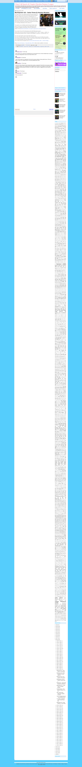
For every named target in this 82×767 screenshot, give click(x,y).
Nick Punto (59, 442)
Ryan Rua (59, 541)
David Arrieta (64, 239)
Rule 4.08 (60, 511)
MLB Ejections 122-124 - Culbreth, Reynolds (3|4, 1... (61, 680)
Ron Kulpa (64, 479)
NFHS (56, 435)
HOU (64, 297)
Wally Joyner (61, 610)
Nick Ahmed (59, 439)
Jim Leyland (63, 337)
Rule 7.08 (64, 526)
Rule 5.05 (61, 515)
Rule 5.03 (64, 514)
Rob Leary (57, 471)
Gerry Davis (64, 292)
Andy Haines (64, 142)
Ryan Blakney (61, 538)
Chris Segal (62, 213)
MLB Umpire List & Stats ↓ (26, 8)
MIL (55, 387)
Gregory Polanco (60, 296)
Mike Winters (62, 429)
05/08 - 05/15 (59, 721)
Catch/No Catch (57, 202)
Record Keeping (60, 467)
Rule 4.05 (64, 510)
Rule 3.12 (59, 508)
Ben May (64, 160)
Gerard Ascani (59, 291)
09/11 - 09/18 (59, 660)
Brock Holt (60, 187)
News (61, 438)
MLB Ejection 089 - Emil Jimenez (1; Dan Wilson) (62, 111)
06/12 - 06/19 (59, 714)
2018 (57, 636)
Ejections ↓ (45, 8)
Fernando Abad (63, 277)
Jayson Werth (60, 325)
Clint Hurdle (57, 218)
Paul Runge (61, 453)
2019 (57, 635)
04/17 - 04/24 (59, 725)
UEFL (48, 46)
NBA (55, 434)
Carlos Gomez (60, 198)
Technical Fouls (57, 569)
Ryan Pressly (61, 540)
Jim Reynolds (57, 338)
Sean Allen (63, 552)
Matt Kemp (56, 411)
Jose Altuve (56, 356)
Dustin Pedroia (61, 258)
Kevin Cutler (56, 368)
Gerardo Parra (64, 291)
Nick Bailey (63, 439)
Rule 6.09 (59, 523)
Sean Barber (57, 553)
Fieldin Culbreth (63, 278)
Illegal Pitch (62, 308)
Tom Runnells (61, 582)
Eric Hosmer (59, 271)
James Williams (57, 321)
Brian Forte (64, 182)
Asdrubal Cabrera (60, 152)
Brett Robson (60, 181)
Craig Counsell (57, 225)
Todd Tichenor (63, 580)
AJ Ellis (58, 125)
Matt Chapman (62, 409)
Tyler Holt (64, 596)
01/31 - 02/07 (59, 740)
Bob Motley (57, 171)
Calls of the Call (57, 196)
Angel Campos (57, 144)
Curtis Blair (63, 226)
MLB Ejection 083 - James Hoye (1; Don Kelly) (62, 116)
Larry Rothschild (60, 380)
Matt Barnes (62, 407)
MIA (64, 386)
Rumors (56, 537)
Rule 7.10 (63, 527)
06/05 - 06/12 (59, 715)
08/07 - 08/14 (59, 667)
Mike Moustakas (58, 426)
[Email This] (32, 45)
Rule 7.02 (57, 524)
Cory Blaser (62, 223)
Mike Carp (61, 422)
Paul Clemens (61, 451)
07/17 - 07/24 (59, 706)
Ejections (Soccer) (57, 267)
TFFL (61, 567)
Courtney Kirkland (57, 224)
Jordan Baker (62, 354)
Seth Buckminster (63, 555)
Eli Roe (62, 267)
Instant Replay (63, 310)
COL (60, 195)
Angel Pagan (63, 145)
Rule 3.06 (62, 507)
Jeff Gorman (61, 327)
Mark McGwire (59, 399)
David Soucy (61, 244)
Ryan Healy (56, 540)
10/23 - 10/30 (59, 651)
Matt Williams (61, 412)
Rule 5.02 (59, 514)
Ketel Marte (58, 367)
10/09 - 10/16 (59, 654)
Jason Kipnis (56, 323)
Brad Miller (58, 173)
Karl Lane (56, 364)
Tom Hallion (62, 581)
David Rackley (60, 243)
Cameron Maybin (63, 196)
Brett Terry (64, 181)
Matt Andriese (57, 407)
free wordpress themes (41, 764)
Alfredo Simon (61, 138)
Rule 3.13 (62, 508)
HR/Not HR (62, 298)
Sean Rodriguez (57, 554)
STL (55, 544)
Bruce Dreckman (61, 188)
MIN (58, 387)
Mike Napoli (63, 427)
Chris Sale (64, 212)
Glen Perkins (63, 293)
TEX (58, 567)
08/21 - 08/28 (59, 664)
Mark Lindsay (62, 398)
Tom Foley (57, 581)
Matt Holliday (59, 410)
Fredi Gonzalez (62, 284)
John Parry (60, 349)
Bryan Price (62, 189)
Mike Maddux (56, 425)
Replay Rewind (60, 468)
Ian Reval (59, 307)
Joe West (64, 342)
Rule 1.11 (59, 485)
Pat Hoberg (57, 450)
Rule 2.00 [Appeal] (58, 488)
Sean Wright (57, 555)
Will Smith (64, 612)
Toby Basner (58, 579)
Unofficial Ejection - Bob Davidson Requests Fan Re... (61, 690)
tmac (65, 620)
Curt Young (59, 226)
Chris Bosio (59, 209)
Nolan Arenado (63, 443)
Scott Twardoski (61, 551)
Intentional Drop (57, 312)
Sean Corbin (63, 553)
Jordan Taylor (57, 355)
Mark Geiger (58, 397)
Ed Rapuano (58, 260)
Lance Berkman (61, 379)
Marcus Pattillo (57, 394)
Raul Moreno (61, 466)
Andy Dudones (58, 141)
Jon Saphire (60, 352)
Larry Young (61, 381)
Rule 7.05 (61, 525)
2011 (57, 752)
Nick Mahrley (61, 441)
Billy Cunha (60, 166)
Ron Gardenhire (63, 478)
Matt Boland (61, 408)
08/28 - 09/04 (59, 663)
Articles (64, 151)
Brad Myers (63, 173)
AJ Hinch (62, 125)
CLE (57, 195)
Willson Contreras (63, 613)
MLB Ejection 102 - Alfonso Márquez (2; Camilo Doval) (58, 36)
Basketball (64, 159)
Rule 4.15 (59, 513)
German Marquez (58, 292)
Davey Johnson (58, 239)
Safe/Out (56, 545)
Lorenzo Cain (64, 384)
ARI (59, 126)
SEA (60, 543)
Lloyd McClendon (63, 383)
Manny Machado (63, 392)
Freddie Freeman (62, 283)
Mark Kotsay (57, 398)
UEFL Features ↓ (37, 8)
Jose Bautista (62, 356)
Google (41, 763)
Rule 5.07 (59, 516)
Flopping (56, 280)
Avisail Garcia (57, 154)
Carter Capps (61, 200)
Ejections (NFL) (62, 266)
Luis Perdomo (62, 385)
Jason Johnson (63, 322)
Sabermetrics (61, 544)
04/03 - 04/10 (59, 728)
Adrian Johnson (61, 130)
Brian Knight (61, 184)
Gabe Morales (62, 285)
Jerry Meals (57, 335)
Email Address (57, 69)
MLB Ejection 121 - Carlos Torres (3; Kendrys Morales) (61, 686)
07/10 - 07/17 (59, 708)
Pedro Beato (61, 454)
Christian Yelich (62, 214)
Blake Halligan (62, 167)
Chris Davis (62, 210)
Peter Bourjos (57, 457)
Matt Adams (60, 406)
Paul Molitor (61, 452)
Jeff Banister (61, 326)
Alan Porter (57, 131)
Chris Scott (57, 213)
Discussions (64, 253)
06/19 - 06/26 (59, 712)
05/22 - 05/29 (59, 718)
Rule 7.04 (56, 525)
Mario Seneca (57, 395)
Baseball (58, 159)
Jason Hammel (57, 322)
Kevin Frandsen (61, 368)
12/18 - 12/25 (59, 642)
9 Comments (28, 45)
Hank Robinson (57, 299)
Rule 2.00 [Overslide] (58, 500)
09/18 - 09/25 (59, 658)
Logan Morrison (58, 384)
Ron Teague (64, 480)
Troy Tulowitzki (57, 594)
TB (55, 567)
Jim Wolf (56, 339)
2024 (57, 627)
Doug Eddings (63, 256)
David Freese (63, 240)
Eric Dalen (62, 270)
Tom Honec (56, 582)
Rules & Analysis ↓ (53, 8)
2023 (57, 629)
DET (55, 227)
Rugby (58, 484)
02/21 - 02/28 (59, 737)
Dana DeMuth (60, 231)
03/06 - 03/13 (59, 734)
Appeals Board (59, 148)
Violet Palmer (59, 609)
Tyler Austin (61, 595)
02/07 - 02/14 (59, 739)
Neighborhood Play (58, 437)
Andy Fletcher (63, 141)
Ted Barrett (64, 569)
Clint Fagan (62, 217)
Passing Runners (58, 449)
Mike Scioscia (63, 428)
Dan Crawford (61, 229)
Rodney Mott (57, 478)
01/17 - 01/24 (59, 743)
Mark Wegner (64, 401)
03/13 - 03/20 (59, 733)
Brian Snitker (60, 186)
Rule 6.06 (57, 522)
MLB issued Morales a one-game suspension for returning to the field (33, 28)
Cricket (56, 226)
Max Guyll (61, 413)
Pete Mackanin (57, 456)
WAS (63, 609)
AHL (63, 124)
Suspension (63, 566)
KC (33, 46)
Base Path (58, 158)
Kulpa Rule (42, 46)
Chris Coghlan (63, 209)
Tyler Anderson (57, 595)
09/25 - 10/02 (59, 657)
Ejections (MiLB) (57, 265)
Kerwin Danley (63, 366)
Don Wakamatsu (64, 255)
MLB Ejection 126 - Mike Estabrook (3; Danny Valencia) (61, 674)
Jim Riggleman (63, 338)
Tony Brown (59, 585)
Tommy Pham (62, 584)
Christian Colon (57, 214)
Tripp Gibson (62, 593)
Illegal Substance (58, 309)
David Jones (62, 241)
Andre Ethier (64, 139)
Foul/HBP (62, 281)
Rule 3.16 (58, 509)
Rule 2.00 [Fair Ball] (59, 493)
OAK (57, 444)
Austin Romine (63, 153)
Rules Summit (62, 536)
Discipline (60, 253)
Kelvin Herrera (60, 365)
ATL (61, 126)
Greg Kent (56, 295)
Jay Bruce (56, 325)
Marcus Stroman (63, 394)
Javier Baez (60, 324)
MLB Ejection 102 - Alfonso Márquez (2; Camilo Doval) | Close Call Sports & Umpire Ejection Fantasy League (59, 53)
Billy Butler (56, 166)
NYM (65, 435)
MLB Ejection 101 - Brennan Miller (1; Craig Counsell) (58, 43)
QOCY (62, 463)
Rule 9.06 (56, 535)
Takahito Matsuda (61, 568)
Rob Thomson (62, 471)
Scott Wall (60, 552)
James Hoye (57, 319)
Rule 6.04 (59, 521)
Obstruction (62, 444)
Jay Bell (64, 324)
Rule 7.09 (58, 527)
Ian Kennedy (62, 306)
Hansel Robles (63, 299)
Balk (65, 155)
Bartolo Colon (59, 157)
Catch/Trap (64, 202)
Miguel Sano (57, 421)
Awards (61, 154)
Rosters (60, 483)
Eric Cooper (57, 270)
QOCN (46, 46)
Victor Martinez (57, 608)
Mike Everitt (62, 424)
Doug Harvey (58, 257)
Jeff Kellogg (61, 328)
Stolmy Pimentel (61, 565)
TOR (65, 567)
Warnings (60, 611)
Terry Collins (59, 570)
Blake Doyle (57, 167)
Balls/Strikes (21, 46)
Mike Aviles (61, 421)
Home (34, 109)
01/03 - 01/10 (59, 745)
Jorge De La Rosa (62, 355)
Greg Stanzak (61, 295)
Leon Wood (60, 382)
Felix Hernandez (57, 277)
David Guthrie (57, 241)
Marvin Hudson (58, 405)
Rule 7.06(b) (59, 526)
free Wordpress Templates (57, 763)
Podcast (59, 459)
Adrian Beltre (60, 129)
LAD (57, 377)
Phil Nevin (61, 458)
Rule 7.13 (61, 528)
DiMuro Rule (60, 252)
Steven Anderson (60, 564)
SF (63, 543)
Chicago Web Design (49, 763)
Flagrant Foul (63, 279)
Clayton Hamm (64, 215)
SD (56, 543)
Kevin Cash (63, 367)
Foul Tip (57, 281)
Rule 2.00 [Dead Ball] (62, 492)
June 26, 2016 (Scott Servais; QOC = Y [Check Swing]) (38, 40)
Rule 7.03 (62, 524)
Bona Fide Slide (63, 171)
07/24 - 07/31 (59, 705)
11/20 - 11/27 (59, 645)
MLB (61, 387)
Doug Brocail (58, 256)
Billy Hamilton (64, 166)
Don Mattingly (57, 255)
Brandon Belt (63, 174)
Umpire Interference (59, 600)
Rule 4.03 (56, 510)
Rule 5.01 (56, 514)
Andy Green (58, 142)
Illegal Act (63, 307)
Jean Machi (64, 325)
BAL (58, 155)
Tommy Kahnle (57, 584)
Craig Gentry (63, 225)
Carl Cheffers (57, 197)
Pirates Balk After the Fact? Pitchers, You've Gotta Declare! (58, 29)
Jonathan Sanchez (62, 353)
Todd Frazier (64, 579)
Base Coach (64, 157)
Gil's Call (57, 293)
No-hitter (63, 442)
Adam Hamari (60, 128)
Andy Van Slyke (63, 143)
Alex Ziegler (60, 137)
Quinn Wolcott (57, 464)
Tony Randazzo (62, 586)
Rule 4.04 (60, 510)
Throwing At (64, 572)
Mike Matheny (62, 425)
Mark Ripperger (63, 400)
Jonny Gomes (57, 354)
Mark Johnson (63, 397)
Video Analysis (63, 608)
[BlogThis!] (33, 45)
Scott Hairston (57, 550)
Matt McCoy (61, 411)
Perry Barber (59, 455)
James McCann (57, 320)
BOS (62, 155)
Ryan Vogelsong (64, 541)
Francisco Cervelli (57, 282)
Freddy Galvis (57, 284)
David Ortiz (56, 242)
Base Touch (64, 158)
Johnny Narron (57, 351)
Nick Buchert (56, 440)
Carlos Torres (26, 46)
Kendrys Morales (37, 46)
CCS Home (17, 8)
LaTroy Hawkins (62, 377)
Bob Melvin (64, 170)
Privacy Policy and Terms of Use (41, 762)
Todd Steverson (58, 580)
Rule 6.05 (64, 521)
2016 (57, 639)
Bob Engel (61, 169)
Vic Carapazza (61, 607)
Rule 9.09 (60, 535)
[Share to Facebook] (36, 45)
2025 (57, 626)
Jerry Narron (61, 335)
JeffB (57, 51)
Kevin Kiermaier (61, 369)
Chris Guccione (59, 211)
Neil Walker (63, 437)
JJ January (62, 313)
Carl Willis (62, 197)
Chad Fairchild (63, 203)
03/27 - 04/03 (59, 730)
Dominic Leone (58, 254)
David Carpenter (58, 240)
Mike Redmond (57, 428)
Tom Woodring (62, 583)
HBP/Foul (59, 297)
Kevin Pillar (59, 370)
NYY (57, 436)
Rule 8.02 (59, 530)
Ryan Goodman (63, 539)
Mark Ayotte (61, 395)
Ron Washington (59, 481)
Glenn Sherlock (57, 294)
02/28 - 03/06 (59, 736)
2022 (57, 630)
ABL (60, 124)
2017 (57, 638)
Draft (55, 258)
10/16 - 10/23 (59, 652)
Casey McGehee (62, 201)
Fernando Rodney (57, 278)
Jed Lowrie (57, 326)
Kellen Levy (61, 364)
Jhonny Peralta (60, 336)
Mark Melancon (64, 399)
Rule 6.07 (61, 522)
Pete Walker (62, 456)
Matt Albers (64, 406)
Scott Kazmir (61, 550)
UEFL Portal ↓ (62, 8)
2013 (57, 749)
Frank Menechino (64, 282)
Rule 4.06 (57, 511)
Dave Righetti (58, 238)
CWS (63, 195)
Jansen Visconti (62, 321)
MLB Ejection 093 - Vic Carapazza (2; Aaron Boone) (62, 94)
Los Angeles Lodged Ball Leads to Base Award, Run (61, 699)
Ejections (30, 46)
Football (61, 280)
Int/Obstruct (61, 311)
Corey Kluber (57, 223)
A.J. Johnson (61, 123)
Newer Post (17, 109)
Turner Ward (63, 594)
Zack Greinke (61, 620)
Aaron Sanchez (61, 127)
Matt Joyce (63, 410)
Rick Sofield (59, 470)
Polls (63, 459)
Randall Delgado (62, 465)
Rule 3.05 (57, 507)
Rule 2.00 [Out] (63, 499)
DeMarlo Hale (60, 245)
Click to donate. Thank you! (59, 62)
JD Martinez (58, 313)
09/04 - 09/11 (59, 661)
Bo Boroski (56, 168)
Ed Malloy (64, 259)
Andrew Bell (58, 140)
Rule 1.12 (62, 485)
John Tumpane (61, 350)
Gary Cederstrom (57, 286)
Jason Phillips (61, 323)
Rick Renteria (61, 469)
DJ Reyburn (60, 227)
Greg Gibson (62, 294)
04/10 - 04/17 (59, 727)
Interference (64, 312)
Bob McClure (59, 170)
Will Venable (57, 613)
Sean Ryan (63, 554)
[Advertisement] (28, 112)
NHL (62, 435)
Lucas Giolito (57, 385)
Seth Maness (59, 556)
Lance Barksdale (58, 378)
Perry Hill (64, 455)
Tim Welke (59, 578)
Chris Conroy (57, 210)
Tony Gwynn (64, 585)
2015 (57, 746)
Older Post (51, 109)
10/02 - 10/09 (59, 655)
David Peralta (61, 242)
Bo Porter (61, 168)
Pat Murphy (63, 450)
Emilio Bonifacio (61, 268)
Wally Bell (56, 610)
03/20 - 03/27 (59, 731)
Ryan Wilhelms (58, 542)
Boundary (58, 172)
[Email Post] (31, 45)
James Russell (63, 320)
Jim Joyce (57, 337)
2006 (57, 754)
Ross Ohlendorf (61, 482)
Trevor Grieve (57, 593)
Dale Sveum (61, 228)
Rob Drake (64, 470)
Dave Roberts (64, 238)
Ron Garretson (58, 479)
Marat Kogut (58, 393)
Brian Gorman (59, 183)
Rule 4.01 (63, 509)
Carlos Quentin (61, 199)
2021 (57, 632)
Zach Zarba (56, 620)
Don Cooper (63, 254)
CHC (59, 194)
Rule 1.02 (62, 484)
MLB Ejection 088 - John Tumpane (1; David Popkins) (62, 105)
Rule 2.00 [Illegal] (60, 495)
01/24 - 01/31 (59, 742)
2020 (57, 633)
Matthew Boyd (57, 413)
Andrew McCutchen (63, 140)
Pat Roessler (56, 451)
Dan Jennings (62, 230)
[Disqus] (34, 64)
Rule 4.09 (64, 511)
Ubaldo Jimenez (63, 599)
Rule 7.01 (64, 523)
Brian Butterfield (58, 182)
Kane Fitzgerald (63, 363)
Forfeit (65, 280)
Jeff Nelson (64, 329)
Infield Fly (64, 309)
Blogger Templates (64, 763)
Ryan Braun (57, 539)
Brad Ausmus (63, 172)
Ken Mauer (64, 365)
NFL (58, 435)
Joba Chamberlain (60, 340)
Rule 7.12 (56, 528)
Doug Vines (63, 257)
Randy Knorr (56, 466)
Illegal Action (57, 308)
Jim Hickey (64, 336)
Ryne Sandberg (63, 542)
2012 (57, 751)
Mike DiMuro (61, 423)
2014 (57, 748)
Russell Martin (61, 537)
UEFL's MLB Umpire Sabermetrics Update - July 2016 (61, 693)
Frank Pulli (57, 283)
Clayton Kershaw (58, 216)
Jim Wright (61, 339)
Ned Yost (62, 436)
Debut (65, 245)
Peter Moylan (61, 457)
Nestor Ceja (57, 438)
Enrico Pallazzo (63, 269)
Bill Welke (63, 165)
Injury (57, 310)
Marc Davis (63, 393)
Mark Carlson (60, 396)
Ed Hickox (59, 259)
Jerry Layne (62, 334)
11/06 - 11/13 (59, 648)
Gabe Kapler (57, 285)
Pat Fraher (64, 449)
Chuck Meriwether (58, 215)
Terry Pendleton (62, 571)
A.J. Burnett (56, 123)
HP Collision (57, 298)
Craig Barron (63, 224)
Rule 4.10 (57, 512)
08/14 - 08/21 (59, 666)
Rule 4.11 (62, 512)
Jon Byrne (62, 351)
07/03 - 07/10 (59, 709)
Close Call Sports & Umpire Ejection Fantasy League (34, 4)
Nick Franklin (61, 440)
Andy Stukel (57, 143)
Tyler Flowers (60, 596)
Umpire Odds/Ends (60, 601)
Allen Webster (60, 139)
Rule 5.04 (56, 515)
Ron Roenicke (58, 480)
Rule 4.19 (63, 513)
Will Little (59, 612)
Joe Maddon (59, 342)
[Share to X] (35, 45)
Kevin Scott (64, 370)
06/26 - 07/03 (59, 711)
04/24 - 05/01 (59, 724)
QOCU (56, 463)
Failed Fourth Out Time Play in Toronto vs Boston (62, 100)
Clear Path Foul (63, 216)
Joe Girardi (61, 341)
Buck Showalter (63, 190)
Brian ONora (60, 185)
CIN (65, 194)
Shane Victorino (63, 557)
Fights (57, 279)
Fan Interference (57, 276)
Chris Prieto (60, 212)
